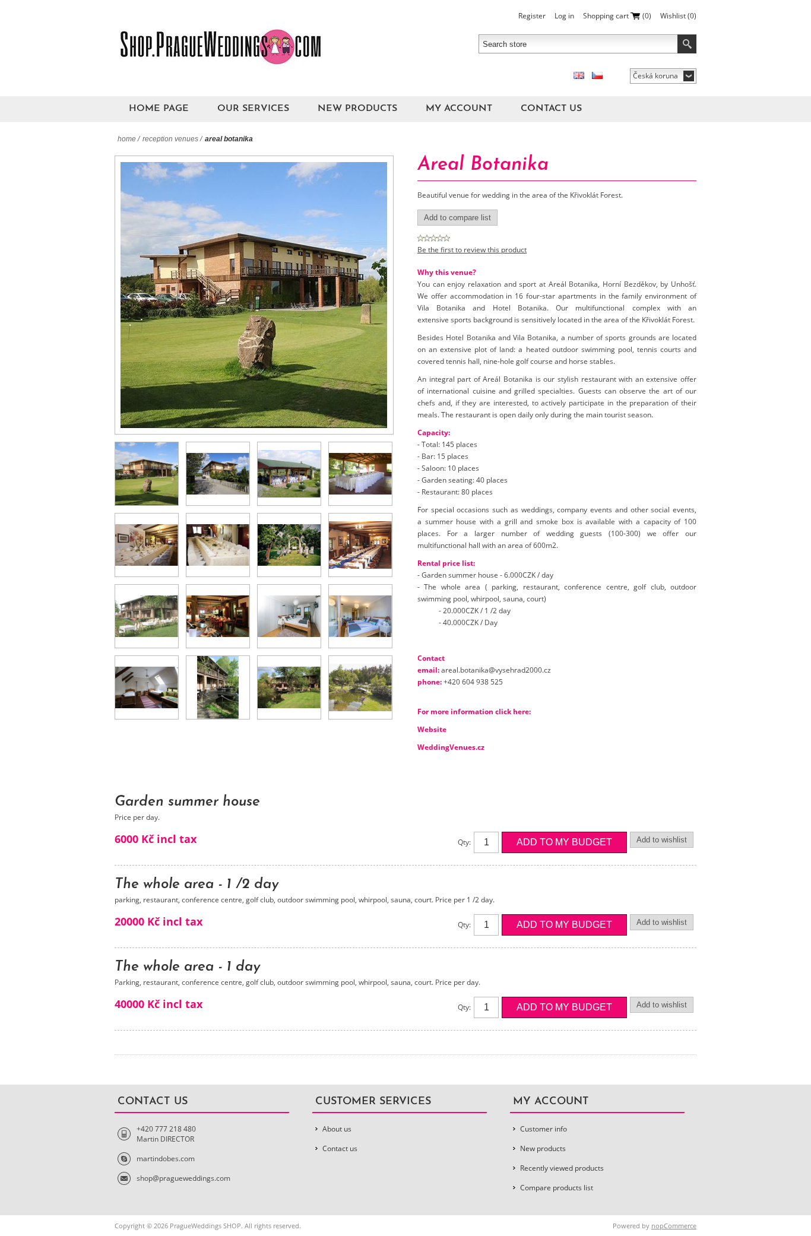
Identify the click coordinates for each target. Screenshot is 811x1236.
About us (336, 1129)
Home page (159, 108)
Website (431, 729)
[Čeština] (597, 75)
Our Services (253, 108)
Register (532, 16)
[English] (579, 75)
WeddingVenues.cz (450, 747)
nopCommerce (673, 1225)
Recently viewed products (562, 1168)
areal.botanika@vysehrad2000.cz (496, 670)
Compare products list (556, 1188)
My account (459, 108)
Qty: (464, 842)
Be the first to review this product (472, 250)
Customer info (543, 1129)
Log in (564, 16)
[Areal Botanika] (147, 474)
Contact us (551, 108)
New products (357, 108)
